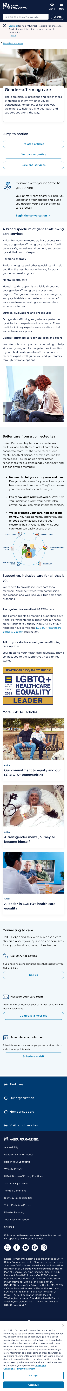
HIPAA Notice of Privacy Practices (23, 1176)
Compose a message (33, 1015)
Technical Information (16, 1219)
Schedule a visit (33, 1056)
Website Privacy (13, 1169)
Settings (33, 1375)
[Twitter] (7, 1247)
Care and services (33, 165)
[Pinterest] (35, 1247)
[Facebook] (16, 1247)
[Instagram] (44, 1247)
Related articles (33, 144)
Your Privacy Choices (16, 1183)
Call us (33, 974)
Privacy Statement (25, 1369)
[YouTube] (25, 1247)
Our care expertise (33, 154)
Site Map (9, 1226)
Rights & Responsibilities (18, 1198)
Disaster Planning (14, 1212)
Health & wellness (13, 43)
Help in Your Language (17, 1161)
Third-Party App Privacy (18, 1205)
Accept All (33, 1385)
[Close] (63, 1325)
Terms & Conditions (15, 1190)
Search (58, 16)
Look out (13, 26)
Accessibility (11, 1147)
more (13, 35)
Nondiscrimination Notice (18, 1154)
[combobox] (26, 17)
